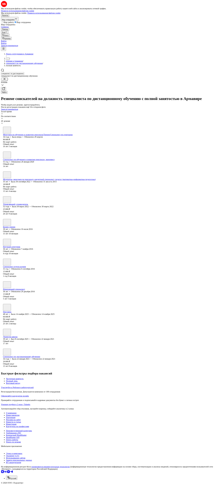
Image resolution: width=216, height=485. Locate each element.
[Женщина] (7, 130)
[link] (5, 35)
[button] (3, 41)
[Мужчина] (7, 222)
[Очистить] (4, 79)
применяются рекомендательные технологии (50, 467)
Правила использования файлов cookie (43, 13)
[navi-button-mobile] (3, 49)
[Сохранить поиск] (3, 89)
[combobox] (12, 73)
